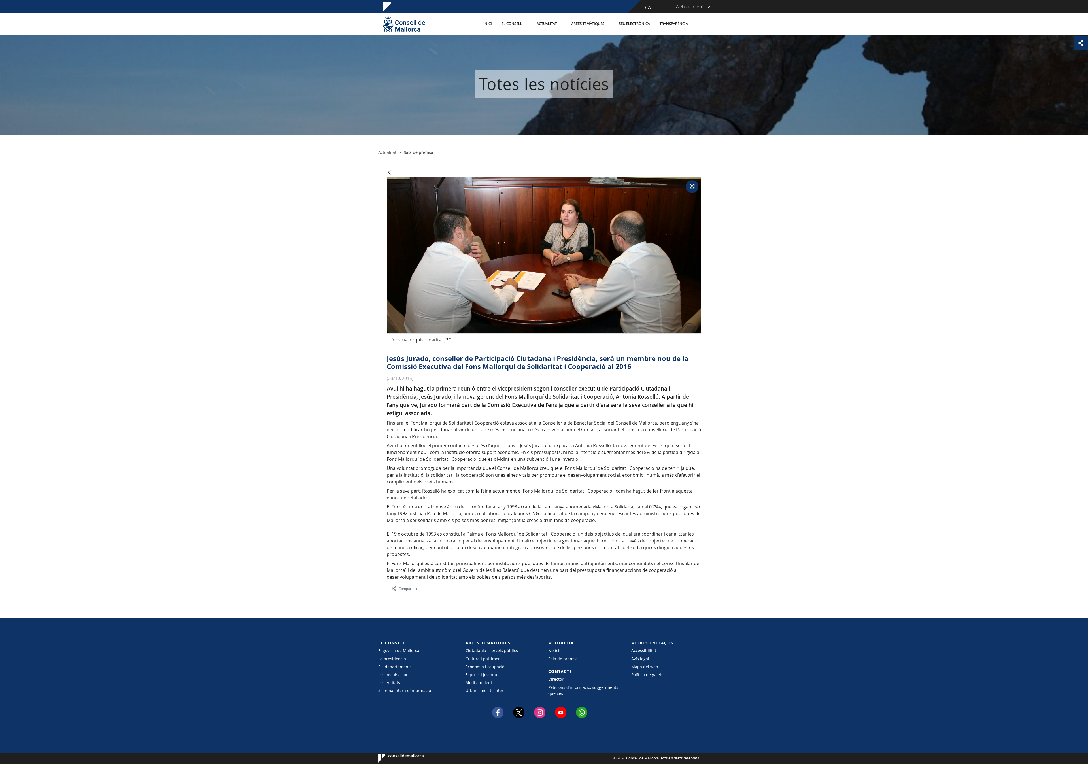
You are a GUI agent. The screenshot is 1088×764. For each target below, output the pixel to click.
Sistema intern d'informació (404, 690)
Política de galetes (648, 674)
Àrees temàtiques (587, 23)
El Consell (512, 23)
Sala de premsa (563, 658)
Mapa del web (644, 666)
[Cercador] (699, 24)
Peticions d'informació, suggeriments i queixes (584, 690)
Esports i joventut (482, 674)
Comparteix (408, 588)
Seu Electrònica (634, 23)
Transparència (674, 23)
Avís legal (640, 658)
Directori (556, 679)
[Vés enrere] (389, 173)
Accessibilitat (643, 650)
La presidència (392, 658)
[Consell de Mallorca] (403, 24)
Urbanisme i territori (485, 690)
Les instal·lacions (394, 674)
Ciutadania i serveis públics (492, 650)
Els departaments (395, 666)
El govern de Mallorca (398, 650)
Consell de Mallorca (395, 758)
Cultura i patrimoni (484, 658)
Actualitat (547, 23)
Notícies (556, 650)
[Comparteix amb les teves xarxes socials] (1081, 43)
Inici (487, 23)
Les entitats (389, 682)
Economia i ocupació (485, 666)
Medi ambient (479, 682)
